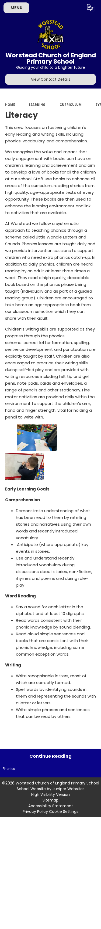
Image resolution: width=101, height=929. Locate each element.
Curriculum (71, 105)
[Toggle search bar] (77, 8)
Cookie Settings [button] (63, 811)
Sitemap (50, 800)
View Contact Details (50, 79)
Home (10, 105)
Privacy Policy (35, 811)
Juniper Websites (69, 788)
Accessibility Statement (50, 806)
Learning (37, 105)
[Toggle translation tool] (90, 8)
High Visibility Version (50, 794)
